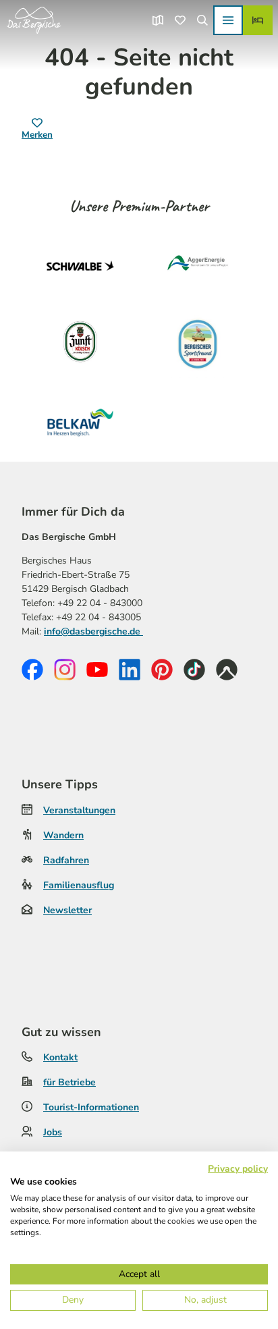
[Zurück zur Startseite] (33, 20)
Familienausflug (78, 885)
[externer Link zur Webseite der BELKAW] (80, 422)
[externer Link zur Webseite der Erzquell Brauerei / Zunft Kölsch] (80, 344)
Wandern (63, 835)
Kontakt (60, 1057)
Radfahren (66, 860)
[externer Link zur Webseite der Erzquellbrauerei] (197, 344)
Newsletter (67, 910)
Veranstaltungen (79, 810)
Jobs (52, 1132)
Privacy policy (238, 1168)
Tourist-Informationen (91, 1107)
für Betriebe (69, 1082)
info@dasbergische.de (93, 631)
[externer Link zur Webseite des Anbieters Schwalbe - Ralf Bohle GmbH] (80, 266)
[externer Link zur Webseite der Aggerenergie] (197, 266)
